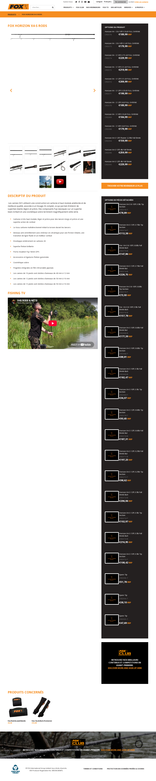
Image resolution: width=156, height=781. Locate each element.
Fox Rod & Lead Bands (17, 721)
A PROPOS (139, 7)
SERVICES (127, 7)
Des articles (116, 7)
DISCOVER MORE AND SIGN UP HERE (125, 668)
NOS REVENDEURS (93, 7)
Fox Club (80, 7)
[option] (53, 36)
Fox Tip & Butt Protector (42, 721)
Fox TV (105, 7)
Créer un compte (141, 2)
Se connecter (120, 2)
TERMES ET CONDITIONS (93, 769)
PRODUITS (67, 7)
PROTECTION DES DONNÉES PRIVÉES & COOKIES (125, 769)
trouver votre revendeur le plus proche (124, 186)
